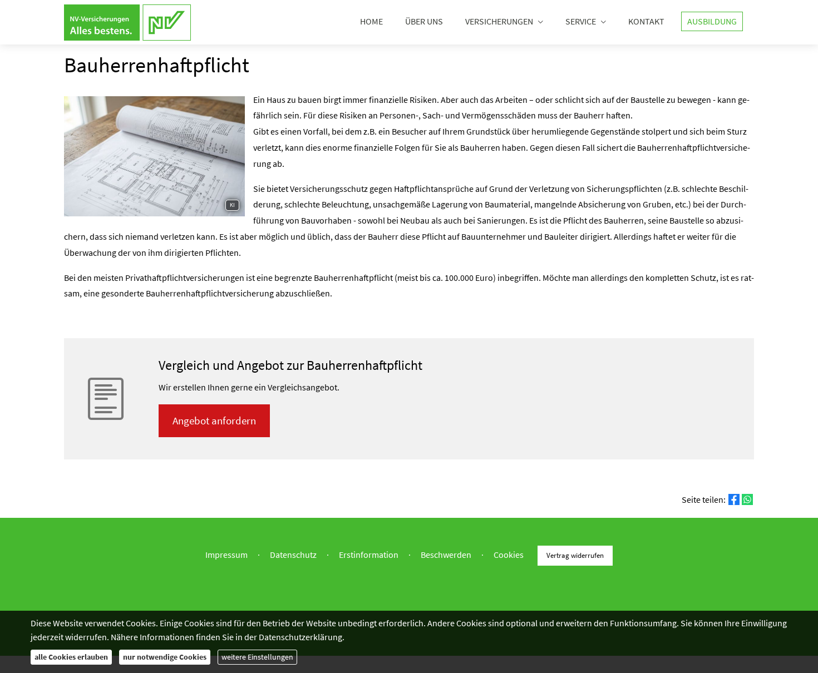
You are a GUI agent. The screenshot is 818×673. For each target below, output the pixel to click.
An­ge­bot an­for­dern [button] (214, 420)
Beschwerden (446, 554)
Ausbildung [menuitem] (712, 21)
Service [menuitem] (580, 21)
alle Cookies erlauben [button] (71, 657)
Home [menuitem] (371, 21)
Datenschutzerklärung (300, 636)
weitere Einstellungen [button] (257, 657)
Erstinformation (368, 554)
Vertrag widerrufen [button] (575, 555)
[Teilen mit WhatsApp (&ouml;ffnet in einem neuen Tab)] (747, 499)
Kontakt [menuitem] (646, 21)
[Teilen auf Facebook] (734, 499)
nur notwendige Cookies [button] (164, 657)
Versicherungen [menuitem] (499, 21)
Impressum (226, 554)
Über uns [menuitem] (424, 21)
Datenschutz (293, 554)
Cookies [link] (509, 554)
